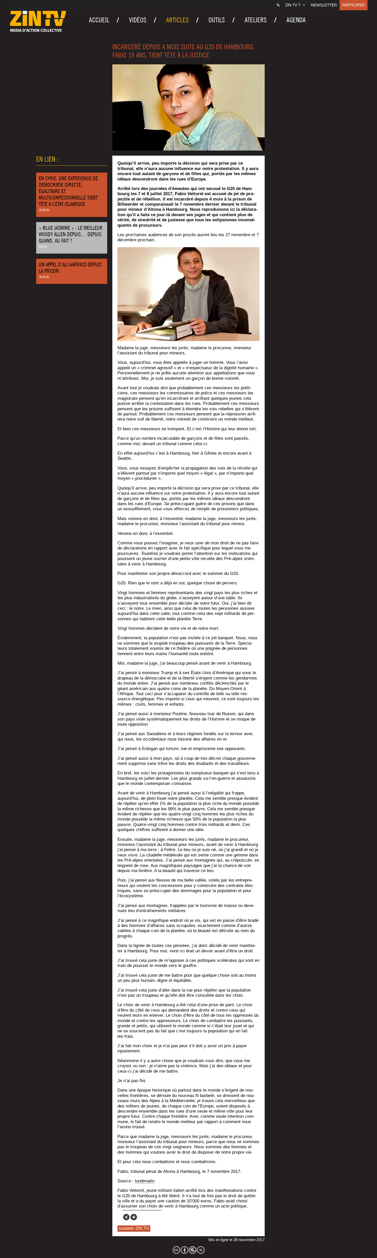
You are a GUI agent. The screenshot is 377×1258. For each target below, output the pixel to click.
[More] (134, 1217)
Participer (353, 5)
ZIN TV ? (292, 5)
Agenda (296, 20)
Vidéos (137, 20)
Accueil (99, 20)
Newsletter (324, 5)
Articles (177, 20)
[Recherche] (278, 5)
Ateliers (256, 20)
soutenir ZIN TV (134, 1228)
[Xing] (126, 1217)
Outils (217, 20)
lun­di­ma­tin (144, 1181)
